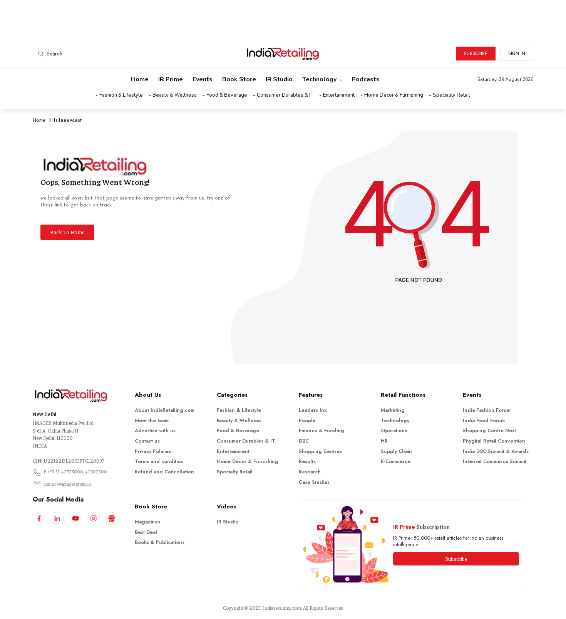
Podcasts (366, 79)
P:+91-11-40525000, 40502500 (75, 471)
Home (140, 79)
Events (203, 79)
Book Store (239, 79)
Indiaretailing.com (281, 607)
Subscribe (475, 53)
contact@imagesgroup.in (67, 484)
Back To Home (67, 231)
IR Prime (170, 79)
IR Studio (279, 79)
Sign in (516, 53)
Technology (319, 79)
